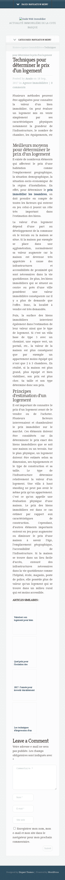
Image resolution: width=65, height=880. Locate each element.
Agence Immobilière (31, 47)
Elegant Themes (26, 872)
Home (16, 47)
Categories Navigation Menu (34, 40)
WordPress (53, 872)
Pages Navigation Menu (34, 4)
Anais (29, 78)
